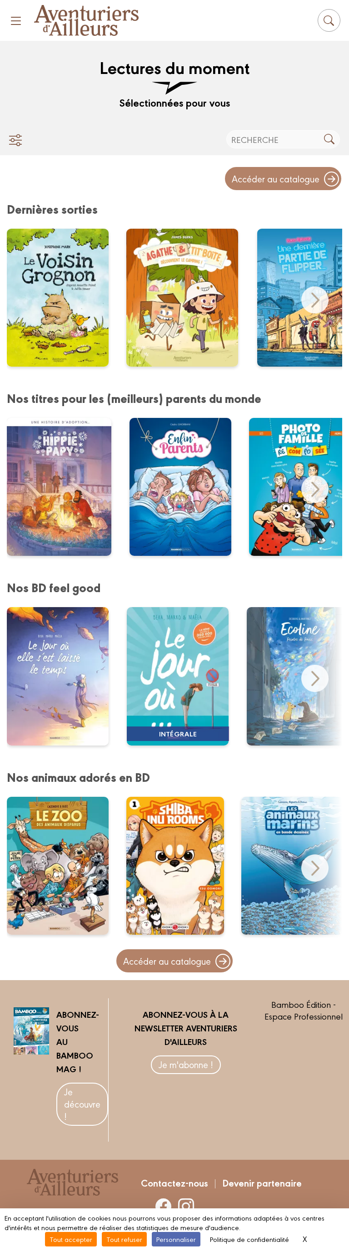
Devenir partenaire (262, 1182)
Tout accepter (71, 1239)
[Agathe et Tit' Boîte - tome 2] (188, 297)
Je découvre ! (82, 1103)
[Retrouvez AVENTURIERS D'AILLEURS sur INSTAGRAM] (186, 1206)
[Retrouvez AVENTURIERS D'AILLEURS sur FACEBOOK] (163, 1206)
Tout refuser (124, 1239)
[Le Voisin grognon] (63, 297)
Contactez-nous (174, 1182)
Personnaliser (176, 1239)
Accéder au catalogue (275, 178)
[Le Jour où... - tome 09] (63, 676)
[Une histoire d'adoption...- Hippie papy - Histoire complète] (65, 486)
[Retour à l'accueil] (86, 20)
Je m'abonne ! (186, 1064)
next (315, 300)
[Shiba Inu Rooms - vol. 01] (180, 865)
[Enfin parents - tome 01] (186, 486)
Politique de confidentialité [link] (249, 1239)
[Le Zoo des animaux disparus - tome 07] (63, 865)
